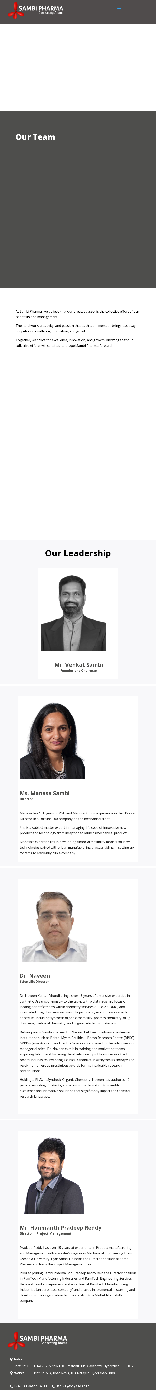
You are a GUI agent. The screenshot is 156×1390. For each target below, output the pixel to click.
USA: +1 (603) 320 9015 (72, 1386)
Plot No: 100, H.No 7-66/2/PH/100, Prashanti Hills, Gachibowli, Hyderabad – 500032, (74, 1366)
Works (19, 1373)
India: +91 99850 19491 (30, 1386)
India (18, 1359)
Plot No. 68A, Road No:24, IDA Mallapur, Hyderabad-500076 (76, 1373)
